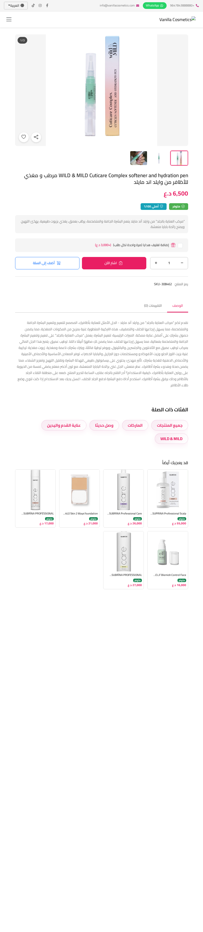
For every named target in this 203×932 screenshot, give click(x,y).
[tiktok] (33, 5)
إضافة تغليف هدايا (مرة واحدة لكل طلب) (132, 245)
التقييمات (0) (153, 305)
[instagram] (40, 5)
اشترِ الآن (110, 263)
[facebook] (47, 5)
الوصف (177, 305)
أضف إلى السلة (44, 263)
